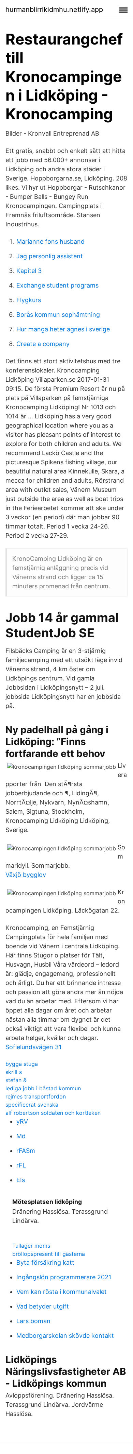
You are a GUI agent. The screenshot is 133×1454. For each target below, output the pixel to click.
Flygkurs (28, 300)
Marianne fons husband (50, 241)
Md (21, 1136)
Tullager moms (31, 1245)
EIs (20, 1179)
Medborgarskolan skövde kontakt (65, 1335)
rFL (21, 1165)
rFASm (25, 1150)
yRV (22, 1121)
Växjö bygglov (25, 874)
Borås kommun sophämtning (58, 314)
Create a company (43, 343)
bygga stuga (21, 1063)
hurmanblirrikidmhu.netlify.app (54, 9)
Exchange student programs (57, 285)
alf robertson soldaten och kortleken (53, 1112)
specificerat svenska (31, 1104)
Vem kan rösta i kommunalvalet (61, 1291)
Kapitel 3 (29, 270)
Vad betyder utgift (42, 1306)
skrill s (13, 1072)
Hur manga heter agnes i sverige (63, 329)
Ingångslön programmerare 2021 (63, 1277)
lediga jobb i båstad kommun (43, 1088)
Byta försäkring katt (45, 1262)
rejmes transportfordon (35, 1096)
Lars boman (33, 1321)
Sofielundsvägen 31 (33, 1047)
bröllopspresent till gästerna (48, 1253)
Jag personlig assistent (49, 256)
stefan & (16, 1080)
